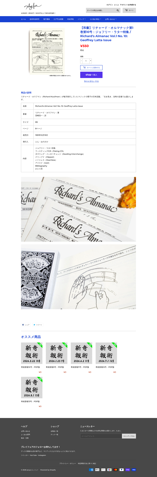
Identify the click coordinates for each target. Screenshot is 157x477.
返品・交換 (25, 438)
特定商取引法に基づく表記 (87, 463)
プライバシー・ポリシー (67, 463)
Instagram (42, 455)
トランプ (81, 19)
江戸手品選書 (58, 19)
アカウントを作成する (128, 5)
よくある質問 (25, 434)
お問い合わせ (110, 19)
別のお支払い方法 (91, 81)
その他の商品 (95, 19)
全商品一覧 (54, 431)
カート (131, 10)
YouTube (33, 455)
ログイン (110, 5)
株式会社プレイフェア (32, 470)
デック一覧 (54, 434)
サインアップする (128, 436)
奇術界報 (70, 19)
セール (23, 19)
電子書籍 (46, 19)
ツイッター (25, 455)
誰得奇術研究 (34, 19)
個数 (81, 56)
